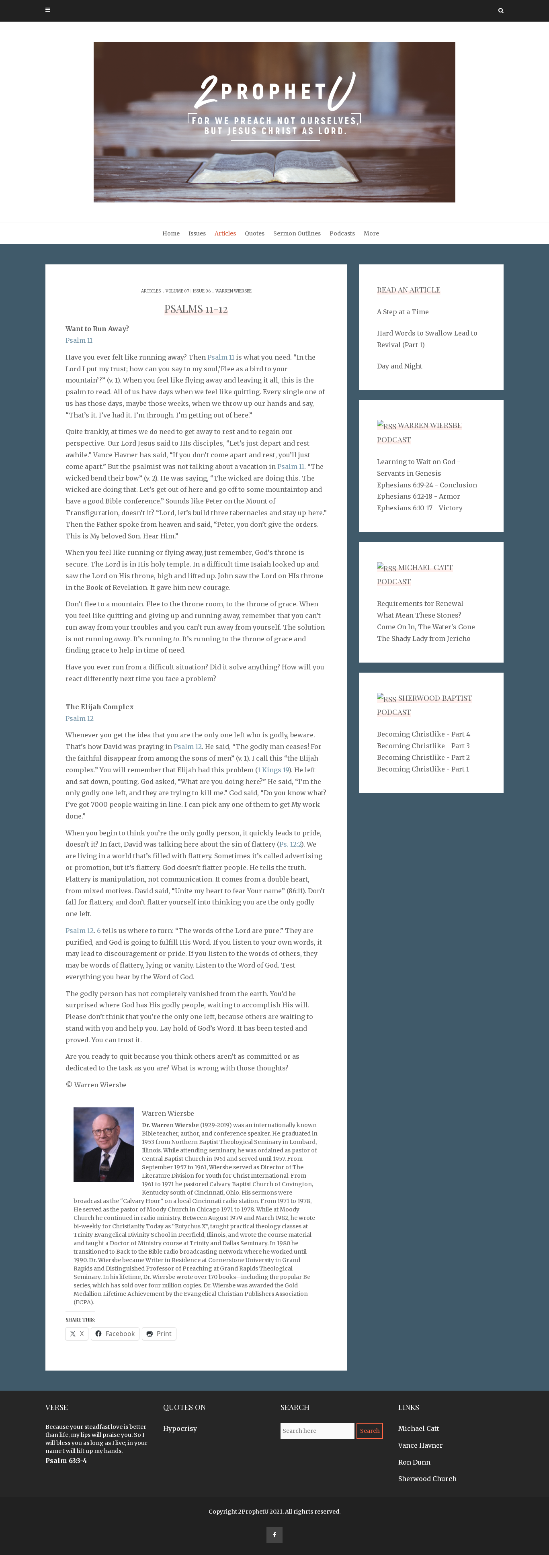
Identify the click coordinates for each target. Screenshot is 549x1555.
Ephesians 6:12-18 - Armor (418, 496)
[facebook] (274, 1535)
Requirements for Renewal (420, 603)
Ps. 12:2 (290, 844)
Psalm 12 (80, 718)
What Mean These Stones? (419, 615)
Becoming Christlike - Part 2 (423, 757)
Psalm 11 (79, 340)
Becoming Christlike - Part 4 (423, 734)
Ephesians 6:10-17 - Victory (420, 508)
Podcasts (342, 233)
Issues (197, 233)
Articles (225, 233)
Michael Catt (418, 1428)
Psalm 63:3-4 (66, 1461)
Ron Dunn (414, 1462)
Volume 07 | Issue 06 (188, 291)
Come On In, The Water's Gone (426, 627)
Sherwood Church (427, 1479)
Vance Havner (420, 1445)
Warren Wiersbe (233, 291)
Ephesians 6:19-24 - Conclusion (427, 485)
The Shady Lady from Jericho (424, 638)
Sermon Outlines (297, 233)
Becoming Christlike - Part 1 (423, 769)
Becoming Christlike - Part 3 (423, 746)
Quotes (254, 233)
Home (171, 233)
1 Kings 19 (273, 770)
